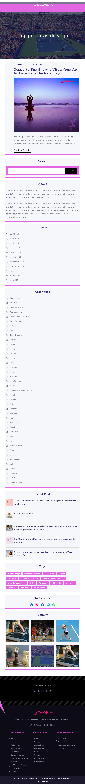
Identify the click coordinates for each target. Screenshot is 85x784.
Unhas (12, 464)
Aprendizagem (16, 307)
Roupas (13, 436)
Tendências (15, 459)
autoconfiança (14, 574)
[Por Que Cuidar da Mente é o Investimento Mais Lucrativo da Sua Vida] (9, 541)
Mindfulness (15, 381)
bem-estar (12, 578)
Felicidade (43, 583)
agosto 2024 (15, 275)
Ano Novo (14, 303)
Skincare (13, 455)
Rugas (12, 441)
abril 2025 (14, 243)
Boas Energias (16, 335)
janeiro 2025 (15, 257)
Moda (12, 386)
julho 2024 (14, 280)
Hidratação (56, 583)
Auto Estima (15, 321)
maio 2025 (14, 238)
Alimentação (15, 298)
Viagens (13, 473)
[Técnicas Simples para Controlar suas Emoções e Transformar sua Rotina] (9, 503)
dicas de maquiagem (16, 583)
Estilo (32, 583)
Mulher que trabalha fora (21, 390)
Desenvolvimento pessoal (53, 578)
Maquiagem (15, 372)
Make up (13, 367)
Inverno (13, 358)
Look (12, 363)
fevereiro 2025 (16, 252)
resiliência (25, 588)
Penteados (14, 409)
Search (71, 171)
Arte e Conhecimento (19, 316)
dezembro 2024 (17, 261)
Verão (12, 468)
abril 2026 (14, 234)
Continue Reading (22, 150)
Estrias (13, 353)
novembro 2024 (17, 266)
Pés (11, 418)
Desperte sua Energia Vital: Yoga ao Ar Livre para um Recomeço (45, 71)
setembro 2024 (16, 271)
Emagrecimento (17, 349)
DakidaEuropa (43, 4)
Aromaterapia (16, 312)
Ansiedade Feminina (24, 513)
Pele (12, 404)
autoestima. (50, 574)
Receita (13, 427)
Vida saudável (16, 482)
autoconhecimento (32, 574)
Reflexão (14, 432)
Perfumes (14, 413)
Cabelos (13, 339)
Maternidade (15, 376)
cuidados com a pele (29, 578)
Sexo (12, 450)
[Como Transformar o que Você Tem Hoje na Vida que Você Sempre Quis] (9, 554)
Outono (13, 399)
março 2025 (15, 248)
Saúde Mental (16, 445)
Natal (12, 395)
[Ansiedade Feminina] (9, 516)
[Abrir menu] (6, 8)
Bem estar (21, 65)
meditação (70, 583)
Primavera (14, 422)
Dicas (12, 344)
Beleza (13, 326)
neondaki (37, 65)
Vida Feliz (14, 478)
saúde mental (40, 588)
